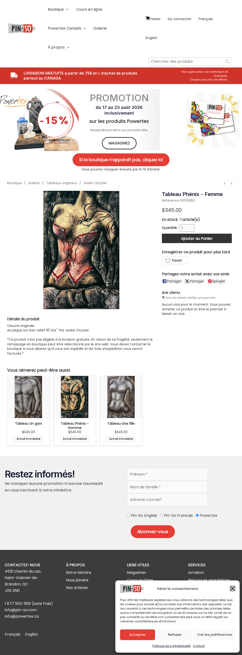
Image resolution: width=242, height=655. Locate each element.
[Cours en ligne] (140, 580)
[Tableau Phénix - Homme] (75, 397)
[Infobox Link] (205, 75)
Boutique (14, 183)
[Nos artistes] (77, 587)
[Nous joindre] (77, 580)
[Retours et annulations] (209, 580)
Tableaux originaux (61, 183)
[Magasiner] (136, 572)
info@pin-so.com (21, 610)
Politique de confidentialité (171, 646)
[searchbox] (190, 61)
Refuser (175, 634)
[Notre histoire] (78, 572)
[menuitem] (224, 183)
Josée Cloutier (95, 183)
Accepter (137, 634)
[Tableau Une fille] (121, 397)
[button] (232, 588)
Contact (199, 646)
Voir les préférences (214, 634)
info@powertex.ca (22, 616)
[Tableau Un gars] (28, 397)
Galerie (34, 183)
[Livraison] (196, 572)
